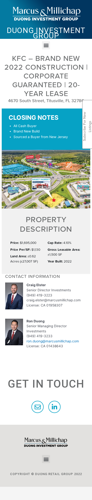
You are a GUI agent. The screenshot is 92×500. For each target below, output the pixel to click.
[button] (46, 45)
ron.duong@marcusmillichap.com (52, 341)
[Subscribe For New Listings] (87, 105)
